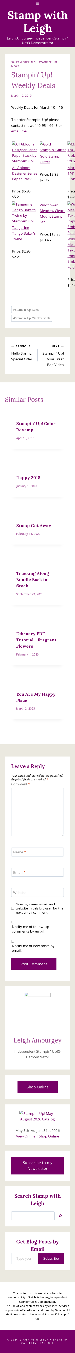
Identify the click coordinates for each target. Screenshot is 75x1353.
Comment (20, 784)
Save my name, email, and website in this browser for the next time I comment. (39, 908)
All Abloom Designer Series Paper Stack (24, 173)
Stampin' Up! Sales (26, 310)
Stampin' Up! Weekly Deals (31, 318)
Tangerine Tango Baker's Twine (24, 233)
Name (19, 852)
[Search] (60, 1215)
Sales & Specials (23, 62)
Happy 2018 (28, 477)
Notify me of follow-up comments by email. (30, 929)
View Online (25, 1136)
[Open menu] (37, 3)
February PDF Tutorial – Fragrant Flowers (36, 640)
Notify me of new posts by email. (33, 948)
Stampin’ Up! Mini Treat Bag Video (53, 355)
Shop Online (49, 1136)
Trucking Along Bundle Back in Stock (32, 579)
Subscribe (51, 1258)
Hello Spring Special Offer (21, 352)
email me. (19, 131)
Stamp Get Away (33, 525)
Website (19, 892)
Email (19, 872)
